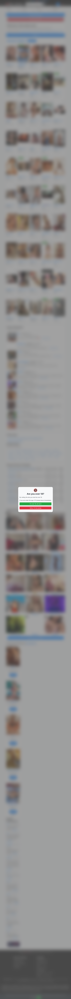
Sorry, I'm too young (35, 508)
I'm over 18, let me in (35, 504)
